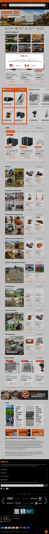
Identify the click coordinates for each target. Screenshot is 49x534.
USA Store (18, 65)
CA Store (33, 65)
